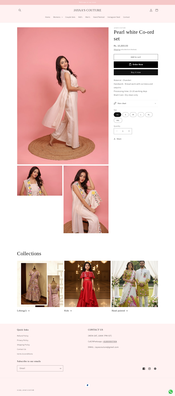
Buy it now (136, 72)
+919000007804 (110, 341)
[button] (20, 10)
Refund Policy (22, 335)
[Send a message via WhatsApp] (171, 392)
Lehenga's (22, 310)
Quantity (117, 126)
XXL (118, 120)
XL (149, 114)
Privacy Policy (22, 340)
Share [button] (119, 139)
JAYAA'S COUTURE (28, 390)
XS (117, 114)
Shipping (117, 49)
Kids (66, 310)
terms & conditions (25, 354)
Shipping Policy (23, 345)
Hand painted (118, 310)
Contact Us (21, 349)
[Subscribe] (60, 368)
